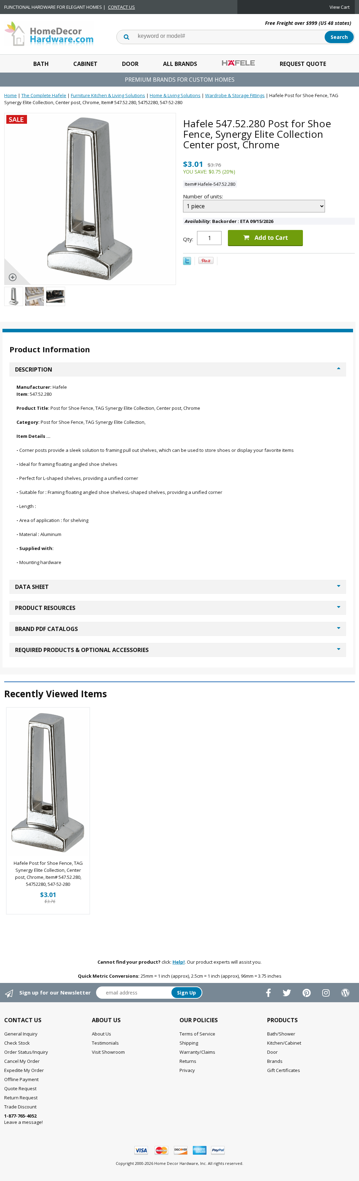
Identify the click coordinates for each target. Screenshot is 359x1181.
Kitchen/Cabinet (284, 1043)
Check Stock (17, 1043)
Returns (188, 1061)
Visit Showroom (108, 1052)
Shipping (189, 1043)
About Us (101, 1034)
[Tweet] (187, 263)
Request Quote (303, 64)
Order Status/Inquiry (26, 1052)
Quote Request (20, 1088)
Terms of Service (197, 1034)
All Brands (180, 64)
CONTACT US (121, 7)
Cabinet (85, 64)
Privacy (187, 1070)
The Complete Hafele (43, 95)
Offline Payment (21, 1079)
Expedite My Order (24, 1070)
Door (130, 64)
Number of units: (203, 196)
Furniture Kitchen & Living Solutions (108, 95)
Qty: (188, 239)
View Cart (340, 7)
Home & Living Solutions (175, 95)
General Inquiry (21, 1034)
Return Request (21, 1097)
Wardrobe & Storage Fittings (235, 95)
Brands (275, 1061)
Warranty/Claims (197, 1052)
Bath (41, 64)
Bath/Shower (281, 1034)
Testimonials (105, 1043)
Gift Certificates (283, 1070)
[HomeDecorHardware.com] (49, 33)
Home (10, 95)
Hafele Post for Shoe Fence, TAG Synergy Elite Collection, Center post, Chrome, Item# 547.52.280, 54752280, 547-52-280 (48, 873)
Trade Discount (20, 1107)
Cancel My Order (22, 1061)
